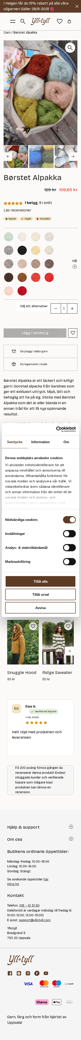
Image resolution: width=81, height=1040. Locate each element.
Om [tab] (66, 442)
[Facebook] (10, 973)
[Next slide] (73, 156)
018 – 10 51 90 (29, 905)
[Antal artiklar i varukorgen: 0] (69, 21)
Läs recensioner (17, 210)
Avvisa (40, 607)
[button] (16, 156)
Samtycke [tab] (14, 442)
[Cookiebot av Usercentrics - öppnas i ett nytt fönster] (57, 429)
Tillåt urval (40, 594)
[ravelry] (37, 973)
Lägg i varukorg (35, 333)
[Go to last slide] (8, 156)
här (46, 879)
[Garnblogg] (19, 973)
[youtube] (46, 973)
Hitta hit (13, 884)
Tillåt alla (40, 581)
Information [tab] (40, 442)
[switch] (69, 533)
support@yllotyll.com (35, 920)
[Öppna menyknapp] (12, 21)
